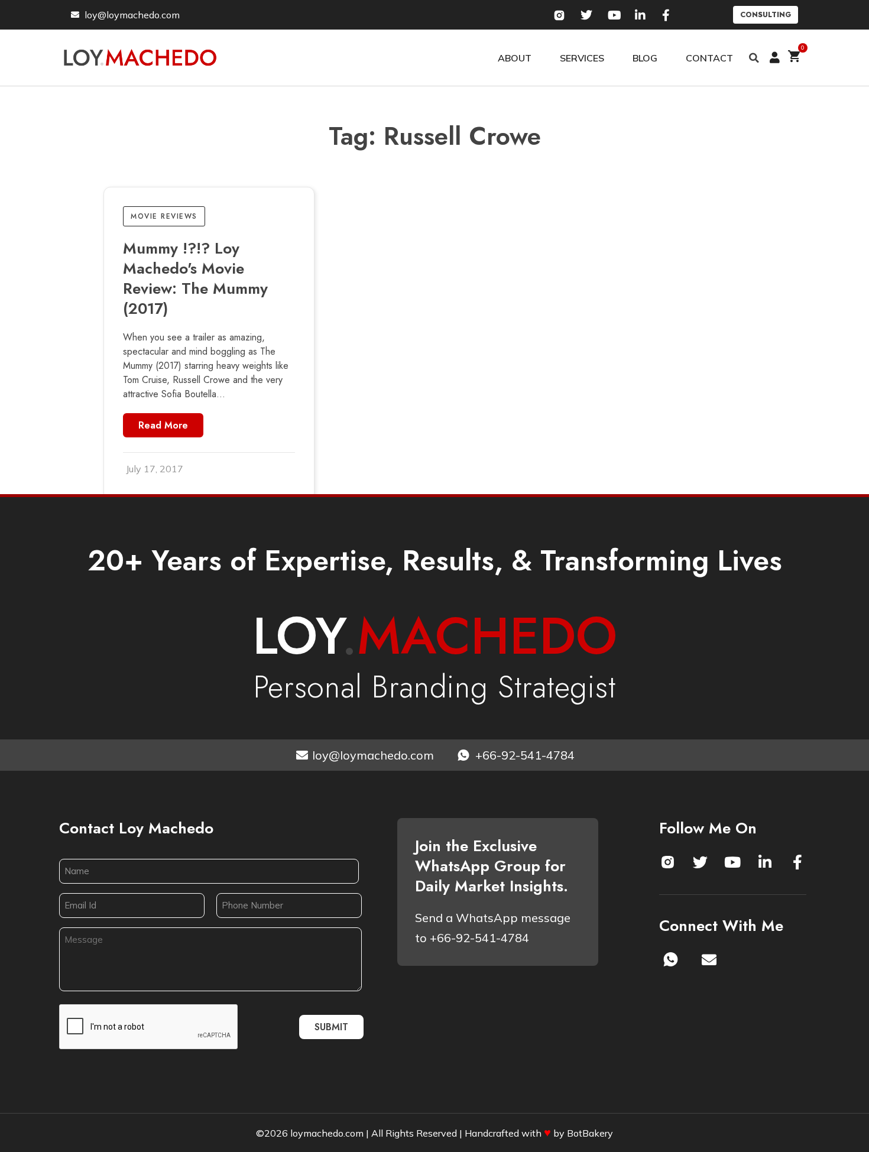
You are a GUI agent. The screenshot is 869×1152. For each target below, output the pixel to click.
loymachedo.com (327, 1133)
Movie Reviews (164, 216)
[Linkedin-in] (765, 862)
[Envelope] (709, 959)
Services (582, 58)
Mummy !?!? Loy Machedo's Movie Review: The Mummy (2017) (195, 278)
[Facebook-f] (797, 862)
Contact (709, 58)
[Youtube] (732, 862)
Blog (645, 58)
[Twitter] (700, 862)
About (514, 58)
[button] (754, 58)
